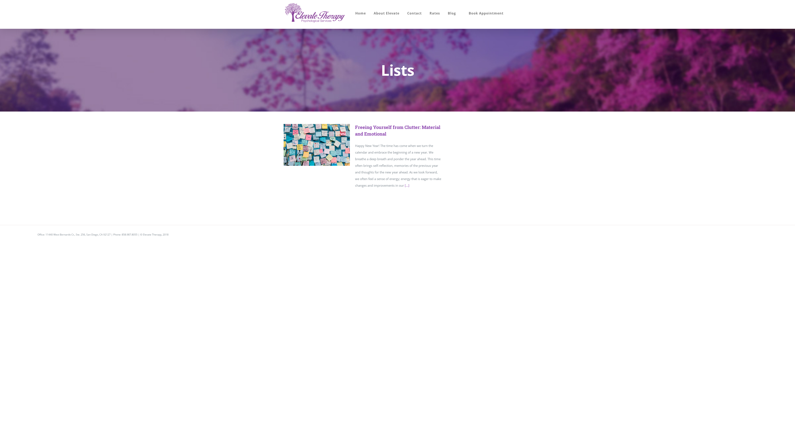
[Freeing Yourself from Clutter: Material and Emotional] (317, 145)
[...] (407, 185)
